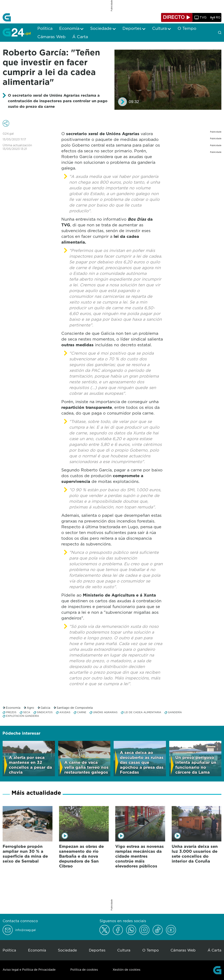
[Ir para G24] (17, 32)
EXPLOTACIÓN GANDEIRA (22, 716)
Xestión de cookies (126, 970)
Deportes (97, 950)
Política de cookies (84, 970)
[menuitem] (44, 28)
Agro (30, 708)
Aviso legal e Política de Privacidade (29, 970)
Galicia (45, 708)
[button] (122, 101)
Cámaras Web (183, 950)
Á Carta (214, 950)
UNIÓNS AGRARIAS (105, 712)
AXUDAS (64, 712)
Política (9, 950)
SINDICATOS (45, 712)
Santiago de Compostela (75, 708)
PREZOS (11, 712)
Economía (13, 708)
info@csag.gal (25, 930)
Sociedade (67, 950)
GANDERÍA (175, 712)
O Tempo (150, 950)
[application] (167, 80)
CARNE (81, 712)
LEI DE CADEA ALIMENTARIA (142, 712)
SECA (26, 712)
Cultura (123, 950)
